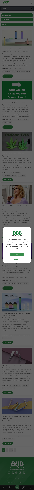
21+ (17, 255)
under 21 (17, 259)
